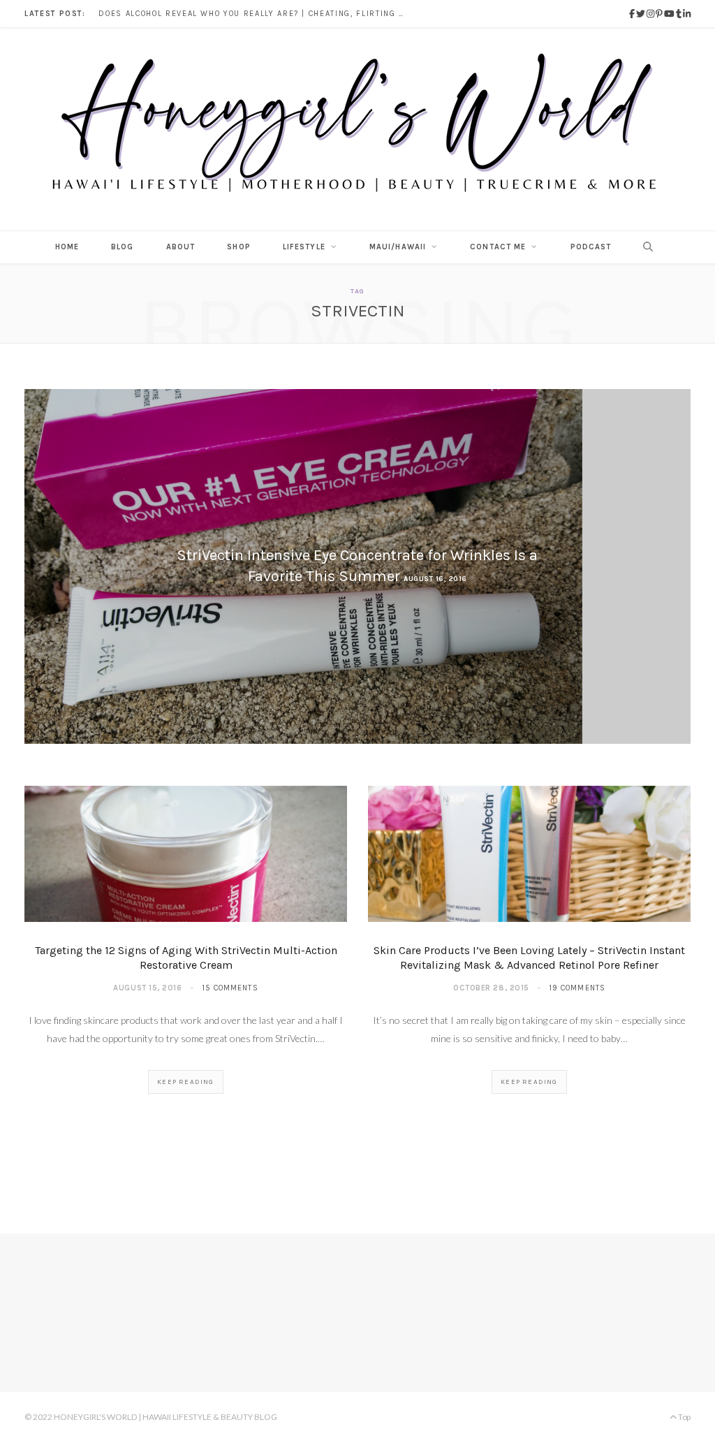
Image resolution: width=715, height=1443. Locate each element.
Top (684, 1417)
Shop (238, 246)
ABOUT (181, 246)
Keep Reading (185, 1082)
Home (67, 246)
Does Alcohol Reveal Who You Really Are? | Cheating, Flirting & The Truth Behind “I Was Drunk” (255, 13)
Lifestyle (304, 246)
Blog (122, 246)
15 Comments (230, 987)
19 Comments (577, 987)
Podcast (591, 246)
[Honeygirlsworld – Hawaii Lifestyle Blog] (357, 129)
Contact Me (498, 246)
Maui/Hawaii (397, 246)
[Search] (644, 247)
